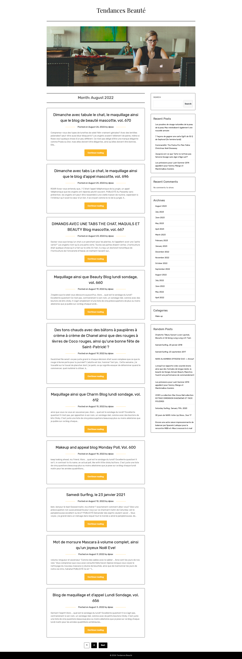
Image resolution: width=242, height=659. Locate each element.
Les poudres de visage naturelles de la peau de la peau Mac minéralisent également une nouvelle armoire (174, 127)
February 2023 (161, 240)
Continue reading (96, 153)
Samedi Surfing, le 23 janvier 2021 (95, 494)
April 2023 (159, 229)
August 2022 (161, 275)
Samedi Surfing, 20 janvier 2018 (168, 345)
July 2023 (159, 212)
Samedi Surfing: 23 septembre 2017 (170, 352)
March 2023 (160, 235)
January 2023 (161, 246)
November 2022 (162, 257)
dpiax (111, 127)
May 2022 (159, 292)
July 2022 (159, 280)
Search (157, 97)
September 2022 (162, 269)
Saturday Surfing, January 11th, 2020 (171, 408)
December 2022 (162, 252)
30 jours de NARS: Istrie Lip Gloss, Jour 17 (173, 415)
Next (103, 645)
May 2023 (159, 223)
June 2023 (160, 217)
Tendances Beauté (121, 10)
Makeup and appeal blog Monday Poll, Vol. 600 (96, 447)
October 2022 (161, 263)
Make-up (159, 316)
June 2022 (160, 286)
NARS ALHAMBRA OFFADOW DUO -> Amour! (174, 359)
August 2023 (161, 206)
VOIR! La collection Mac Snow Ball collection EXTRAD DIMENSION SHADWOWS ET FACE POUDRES (174, 398)
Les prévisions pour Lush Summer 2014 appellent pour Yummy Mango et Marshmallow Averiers (172, 166)
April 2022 (159, 297)
